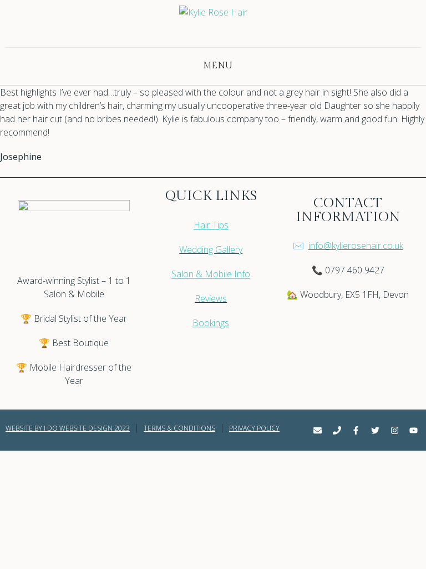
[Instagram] (394, 430)
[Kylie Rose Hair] (213, 26)
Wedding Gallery (210, 249)
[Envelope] (317, 430)
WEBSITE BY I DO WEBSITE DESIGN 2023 (68, 428)
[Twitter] (375, 430)
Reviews (211, 298)
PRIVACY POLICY (254, 428)
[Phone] (336, 430)
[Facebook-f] (356, 430)
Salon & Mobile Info (210, 274)
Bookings (210, 323)
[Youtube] (413, 430)
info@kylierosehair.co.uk (355, 245)
